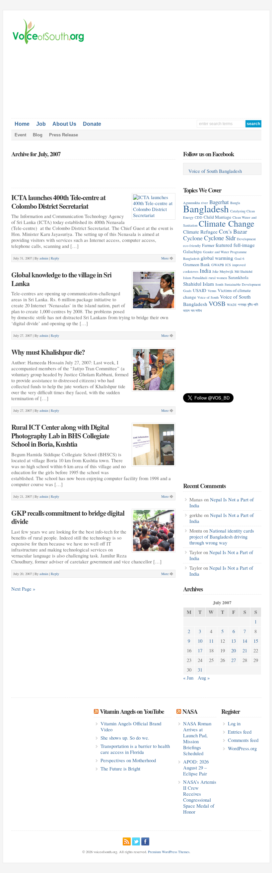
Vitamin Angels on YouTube (132, 711)
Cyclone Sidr (220, 238)
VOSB (217, 303)
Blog (37, 134)
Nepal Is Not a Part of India (221, 502)
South (219, 284)
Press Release (63, 134)
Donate (92, 124)
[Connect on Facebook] (145, 840)
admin (43, 258)
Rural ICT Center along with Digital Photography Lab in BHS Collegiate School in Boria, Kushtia (60, 435)
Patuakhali (199, 277)
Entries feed (239, 732)
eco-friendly (192, 245)
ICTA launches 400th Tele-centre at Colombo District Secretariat (58, 201)
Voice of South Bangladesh (215, 171)
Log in (234, 723)
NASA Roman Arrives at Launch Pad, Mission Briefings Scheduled (197, 738)
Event (20, 134)
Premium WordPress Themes (168, 851)
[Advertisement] (205, 65)
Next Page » (23, 589)
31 (200, 670)
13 (233, 641)
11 (211, 641)
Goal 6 (239, 258)
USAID (199, 290)
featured (224, 245)
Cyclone (193, 238)
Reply (55, 258)
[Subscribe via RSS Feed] (127, 840)
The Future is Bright (120, 768)
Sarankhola (238, 277)
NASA (189, 711)
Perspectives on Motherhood (128, 760)
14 (244, 641)
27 (233, 660)
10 (200, 641)
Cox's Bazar (233, 231)
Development (246, 239)
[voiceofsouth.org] (48, 43)
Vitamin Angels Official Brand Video (131, 726)
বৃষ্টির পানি (252, 304)
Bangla (235, 202)
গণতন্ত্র (242, 304)
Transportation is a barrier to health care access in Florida (135, 749)
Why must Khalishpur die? (48, 352)
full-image (244, 245)
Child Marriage (217, 217)
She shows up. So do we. (125, 738)
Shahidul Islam (198, 283)
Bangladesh (206, 208)
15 (255, 641)
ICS (228, 264)
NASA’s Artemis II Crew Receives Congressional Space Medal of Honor (199, 797)
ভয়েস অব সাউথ (192, 310)
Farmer (208, 245)
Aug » (204, 678)
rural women (218, 277)
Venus (212, 290)
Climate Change (226, 223)
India (205, 270)
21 (244, 650)
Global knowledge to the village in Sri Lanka (61, 278)
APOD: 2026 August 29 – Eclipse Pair (196, 768)
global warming (217, 258)
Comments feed (243, 740)
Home (22, 124)
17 (200, 650)
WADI (232, 304)
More (165, 258)
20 (233, 650)
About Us (64, 124)
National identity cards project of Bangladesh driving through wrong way (221, 537)
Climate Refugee (200, 231)
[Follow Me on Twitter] (136, 840)
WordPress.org (242, 748)
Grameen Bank (196, 264)
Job (41, 124)
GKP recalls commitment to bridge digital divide (67, 517)
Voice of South (208, 297)
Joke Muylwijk (222, 271)
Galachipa (192, 252)
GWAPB (217, 264)
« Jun (188, 678)
